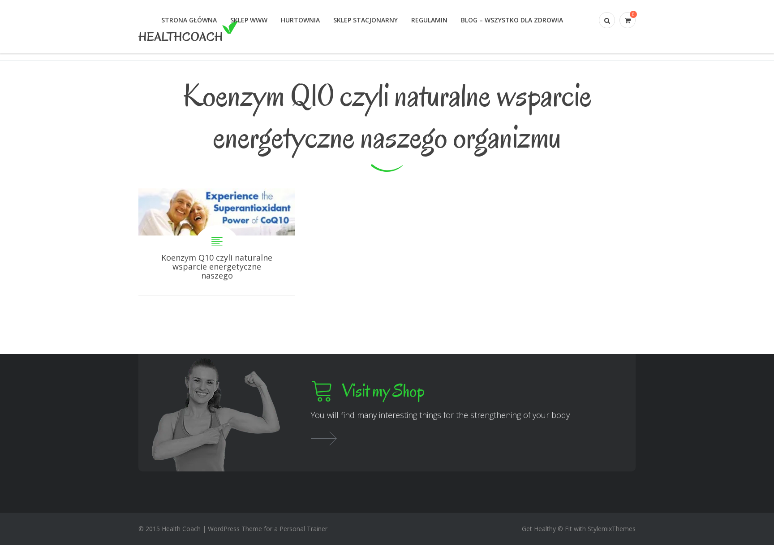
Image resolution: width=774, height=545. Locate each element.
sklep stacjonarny (365, 20)
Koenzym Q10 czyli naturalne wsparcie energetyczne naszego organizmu (216, 242)
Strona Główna (189, 20)
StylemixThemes (612, 528)
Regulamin (429, 20)
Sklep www (248, 20)
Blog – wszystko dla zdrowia (512, 20)
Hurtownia (300, 20)
